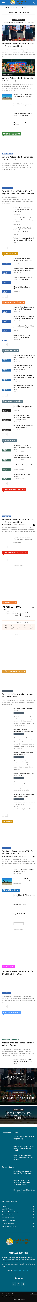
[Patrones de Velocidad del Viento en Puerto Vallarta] (18, 683)
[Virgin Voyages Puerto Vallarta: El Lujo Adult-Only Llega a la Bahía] (7, 319)
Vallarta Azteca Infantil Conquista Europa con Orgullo (17, 79)
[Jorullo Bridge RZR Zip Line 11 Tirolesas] (7, 467)
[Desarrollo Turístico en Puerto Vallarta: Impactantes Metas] (7, 338)
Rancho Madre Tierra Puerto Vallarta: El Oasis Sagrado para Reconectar (23, 210)
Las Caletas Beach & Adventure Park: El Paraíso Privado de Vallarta (23, 387)
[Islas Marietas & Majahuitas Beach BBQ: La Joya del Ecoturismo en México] (7, 358)
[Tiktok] (23, 1284)
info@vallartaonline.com (22, 1270)
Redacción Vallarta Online (9, 524)
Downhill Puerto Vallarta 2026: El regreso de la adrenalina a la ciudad (18, 192)
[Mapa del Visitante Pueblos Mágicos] (7, 125)
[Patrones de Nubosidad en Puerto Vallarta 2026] (7, 776)
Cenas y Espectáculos (6, 410)
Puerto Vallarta (6, 40)
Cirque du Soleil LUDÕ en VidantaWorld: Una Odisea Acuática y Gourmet (22, 417)
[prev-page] (3, 248)
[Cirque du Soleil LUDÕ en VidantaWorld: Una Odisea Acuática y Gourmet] (7, 418)
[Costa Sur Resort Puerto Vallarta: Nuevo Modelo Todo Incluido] (7, 309)
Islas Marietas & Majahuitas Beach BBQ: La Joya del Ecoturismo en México (24, 357)
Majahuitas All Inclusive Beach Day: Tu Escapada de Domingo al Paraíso (24, 377)
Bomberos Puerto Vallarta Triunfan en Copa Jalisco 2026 (18, 520)
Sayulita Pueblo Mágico (21, 914)
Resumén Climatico (7, 691)
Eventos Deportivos (7, 188)
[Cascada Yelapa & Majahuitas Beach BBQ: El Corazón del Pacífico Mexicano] (7, 368)
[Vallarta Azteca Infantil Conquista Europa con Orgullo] (18, 67)
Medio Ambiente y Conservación (11, 1039)
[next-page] (6, 248)
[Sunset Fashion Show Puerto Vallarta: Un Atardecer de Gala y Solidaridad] (7, 220)
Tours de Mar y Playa (6, 360)
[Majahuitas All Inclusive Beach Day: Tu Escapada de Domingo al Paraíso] (7, 378)
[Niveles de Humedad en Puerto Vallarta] (7, 711)
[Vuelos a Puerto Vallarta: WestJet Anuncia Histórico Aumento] (7, 97)
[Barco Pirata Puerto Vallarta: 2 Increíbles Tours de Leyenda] (7, 106)
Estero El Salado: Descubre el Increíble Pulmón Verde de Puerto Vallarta (24, 1061)
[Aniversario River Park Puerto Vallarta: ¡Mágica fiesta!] (7, 115)
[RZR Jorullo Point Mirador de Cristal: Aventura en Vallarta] (7, 458)
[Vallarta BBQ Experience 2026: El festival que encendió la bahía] (7, 240)
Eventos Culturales (7, 74)
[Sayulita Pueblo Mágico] (7, 916)
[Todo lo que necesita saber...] (18, 1241)
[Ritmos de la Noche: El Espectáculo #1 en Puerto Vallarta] (7, 428)
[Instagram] (18, 1284)
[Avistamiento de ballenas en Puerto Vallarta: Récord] (18, 1028)
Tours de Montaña (5, 450)
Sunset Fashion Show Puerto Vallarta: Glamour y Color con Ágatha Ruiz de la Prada (22, 230)
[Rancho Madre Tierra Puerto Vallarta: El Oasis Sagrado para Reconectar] (7, 210)
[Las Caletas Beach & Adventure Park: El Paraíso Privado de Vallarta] (7, 388)
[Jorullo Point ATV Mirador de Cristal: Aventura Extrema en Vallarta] (7, 448)
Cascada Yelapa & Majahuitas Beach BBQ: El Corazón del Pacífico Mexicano (23, 367)
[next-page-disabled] (6, 434)
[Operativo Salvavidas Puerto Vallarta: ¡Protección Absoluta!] (7, 540)
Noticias (5, 340)
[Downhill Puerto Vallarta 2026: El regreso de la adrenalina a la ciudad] (18, 180)
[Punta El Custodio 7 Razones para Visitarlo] (7, 897)
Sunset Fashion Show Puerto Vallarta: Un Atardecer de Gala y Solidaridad (23, 220)
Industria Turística (5, 273)
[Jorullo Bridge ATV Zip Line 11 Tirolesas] (7, 477)
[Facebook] (14, 1284)
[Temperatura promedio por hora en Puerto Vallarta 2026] (7, 797)
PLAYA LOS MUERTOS (20, 904)
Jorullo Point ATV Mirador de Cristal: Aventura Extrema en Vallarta (22, 447)
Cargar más (18, 924)
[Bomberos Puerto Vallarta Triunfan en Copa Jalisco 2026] (18, 33)
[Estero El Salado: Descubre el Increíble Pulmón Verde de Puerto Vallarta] (7, 1061)
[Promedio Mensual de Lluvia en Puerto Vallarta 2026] (7, 755)
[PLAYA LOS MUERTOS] (7, 907)
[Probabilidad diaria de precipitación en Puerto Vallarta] (7, 732)
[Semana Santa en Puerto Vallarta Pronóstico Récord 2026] (7, 328)
